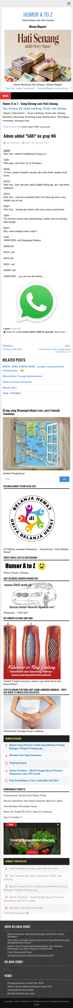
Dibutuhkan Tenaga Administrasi (22, 376)
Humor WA (15, 329)
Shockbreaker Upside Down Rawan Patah (25, 795)
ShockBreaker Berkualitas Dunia (20, 806)
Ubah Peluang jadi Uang (19, 952)
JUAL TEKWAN (12, 393)
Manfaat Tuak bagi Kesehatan (25, 755)
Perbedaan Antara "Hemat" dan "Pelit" (25, 983)
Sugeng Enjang (17, 763)
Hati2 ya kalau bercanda (17, 381)
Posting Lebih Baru (12, 349)
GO (64, 479)
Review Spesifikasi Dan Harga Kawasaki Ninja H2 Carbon (33, 801)
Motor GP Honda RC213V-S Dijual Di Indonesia (28, 811)
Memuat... (8, 969)
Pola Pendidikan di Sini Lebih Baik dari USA (33, 780)
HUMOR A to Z (26, 1001)
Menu (5, 96)
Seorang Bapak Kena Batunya (47, 88)
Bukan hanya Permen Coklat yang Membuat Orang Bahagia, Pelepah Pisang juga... (37, 747)
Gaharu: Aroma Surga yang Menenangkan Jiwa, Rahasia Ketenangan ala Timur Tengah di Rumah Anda (34, 947)
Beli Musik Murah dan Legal (20, 993)
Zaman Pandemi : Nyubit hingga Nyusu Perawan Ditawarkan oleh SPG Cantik (36, 772)
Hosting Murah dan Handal (20, 990)
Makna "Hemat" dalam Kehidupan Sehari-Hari (29, 986)
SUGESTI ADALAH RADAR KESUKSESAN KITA (30, 955)
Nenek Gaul (10, 387)
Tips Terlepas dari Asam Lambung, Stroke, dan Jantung (34, 108)
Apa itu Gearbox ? (13, 817)
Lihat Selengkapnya (15, 913)
